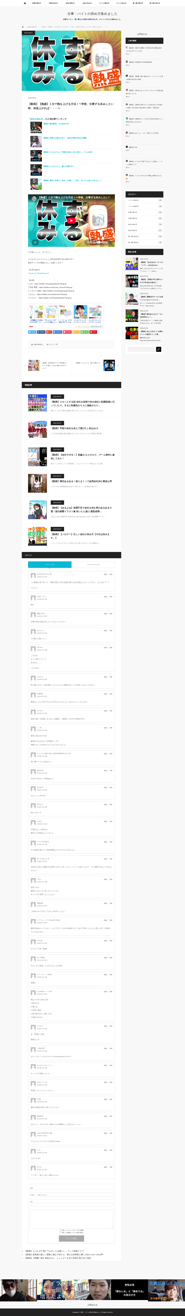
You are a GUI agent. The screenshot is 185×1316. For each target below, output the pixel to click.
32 (57, 344)
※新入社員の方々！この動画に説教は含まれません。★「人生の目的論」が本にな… (151, 323)
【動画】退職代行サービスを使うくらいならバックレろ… (151, 298)
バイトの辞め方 (104, 3)
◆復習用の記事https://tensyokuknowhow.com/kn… (151, 339)
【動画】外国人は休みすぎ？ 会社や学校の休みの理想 (65, 138)
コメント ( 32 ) (49, 564)
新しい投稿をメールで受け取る (72, 1233)
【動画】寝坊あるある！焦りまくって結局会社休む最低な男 (81, 481)
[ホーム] (25, 3)
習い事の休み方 (155, 3)
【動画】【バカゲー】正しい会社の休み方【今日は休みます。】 (80, 536)
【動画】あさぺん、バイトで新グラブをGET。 (144, 133)
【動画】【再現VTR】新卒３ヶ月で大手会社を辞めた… (151, 280)
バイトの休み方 (121, 3)
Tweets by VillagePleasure (38, 273)
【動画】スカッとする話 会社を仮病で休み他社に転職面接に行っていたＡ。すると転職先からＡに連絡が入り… (83, 404)
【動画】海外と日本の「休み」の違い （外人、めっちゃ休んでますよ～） (72, 180)
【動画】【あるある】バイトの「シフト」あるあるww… (151, 263)
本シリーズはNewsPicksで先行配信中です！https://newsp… (151, 304)
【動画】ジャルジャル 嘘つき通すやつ (58, 166)
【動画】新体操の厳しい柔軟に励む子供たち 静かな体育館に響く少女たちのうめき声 (64, 1254)
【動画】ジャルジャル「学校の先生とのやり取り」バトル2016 (67, 152)
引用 (110, 574)
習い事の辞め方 (138, 3)
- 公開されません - (39, 1195)
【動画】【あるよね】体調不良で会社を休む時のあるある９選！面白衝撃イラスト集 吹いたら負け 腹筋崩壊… (81, 510)
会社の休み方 (87, 3)
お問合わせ (92, 1305)
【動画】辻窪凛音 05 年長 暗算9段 (140, 62)
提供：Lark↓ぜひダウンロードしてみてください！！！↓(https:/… (151, 270)
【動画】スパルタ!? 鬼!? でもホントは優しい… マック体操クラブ (54, 1251)
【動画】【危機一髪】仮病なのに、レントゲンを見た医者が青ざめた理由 (58, 1258)
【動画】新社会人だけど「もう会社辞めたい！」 (151, 315)
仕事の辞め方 (36, 3)
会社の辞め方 (70, 3)
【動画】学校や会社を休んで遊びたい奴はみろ (74, 428)
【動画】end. (132, 147)
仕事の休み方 (53, 3)
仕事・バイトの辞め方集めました (92, 13)
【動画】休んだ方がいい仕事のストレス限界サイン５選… (151, 332)
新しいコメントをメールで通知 (72, 1230)
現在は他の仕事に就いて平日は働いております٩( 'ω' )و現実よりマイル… (151, 287)
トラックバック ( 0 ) (93, 564)
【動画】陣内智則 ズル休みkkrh (56, 124)
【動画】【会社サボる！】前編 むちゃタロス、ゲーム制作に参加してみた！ (83, 457)
